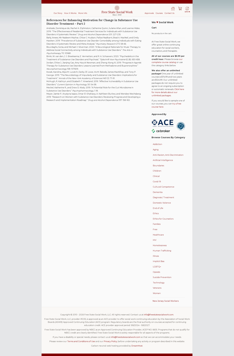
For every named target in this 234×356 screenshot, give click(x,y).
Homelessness (160, 245)
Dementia (157, 192)
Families (157, 224)
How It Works (70, 13)
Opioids (156, 272)
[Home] (173, 8)
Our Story (58, 13)
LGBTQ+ (157, 267)
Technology (159, 283)
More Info (82, 13)
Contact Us (169, 13)
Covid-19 (157, 181)
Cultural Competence (163, 187)
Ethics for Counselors (163, 219)
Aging (156, 149)
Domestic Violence (162, 203)
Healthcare (158, 235)
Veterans (157, 288)
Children (157, 171)
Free (155, 229)
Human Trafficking (162, 251)
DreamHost (137, 346)
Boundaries (158, 165)
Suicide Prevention (162, 277)
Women (157, 293)
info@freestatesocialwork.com (158, 315)
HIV (154, 240)
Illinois (156, 256)
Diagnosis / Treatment (163, 197)
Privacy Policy (110, 341)
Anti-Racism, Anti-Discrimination (168, 155)
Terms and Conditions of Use (81, 341)
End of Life (158, 208)
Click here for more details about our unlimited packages (168, 92)
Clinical (156, 176)
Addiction (157, 144)
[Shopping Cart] (180, 8)
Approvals (149, 13)
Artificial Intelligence (163, 160)
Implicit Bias (158, 261)
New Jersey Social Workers (166, 301)
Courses (159, 13)
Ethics (156, 213)
